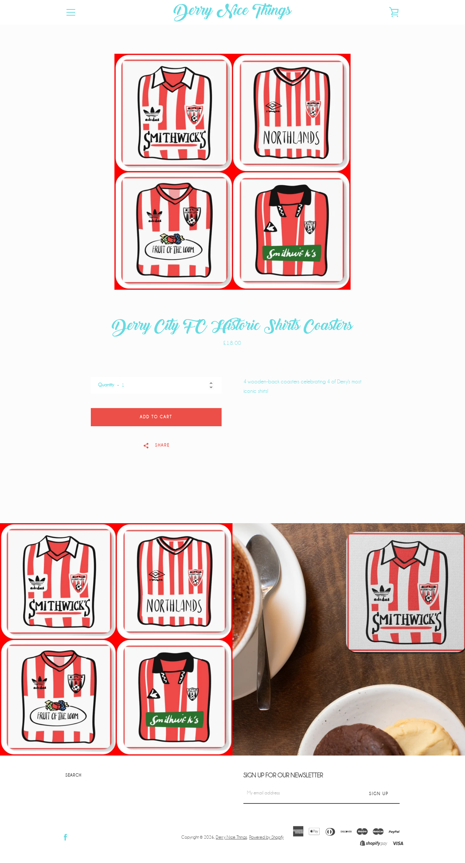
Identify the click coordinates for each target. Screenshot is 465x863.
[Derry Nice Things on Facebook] (65, 837)
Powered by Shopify (266, 837)
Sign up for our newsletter (283, 775)
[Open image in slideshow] (232, 172)
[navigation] (71, 12)
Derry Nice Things (232, 12)
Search (73, 775)
